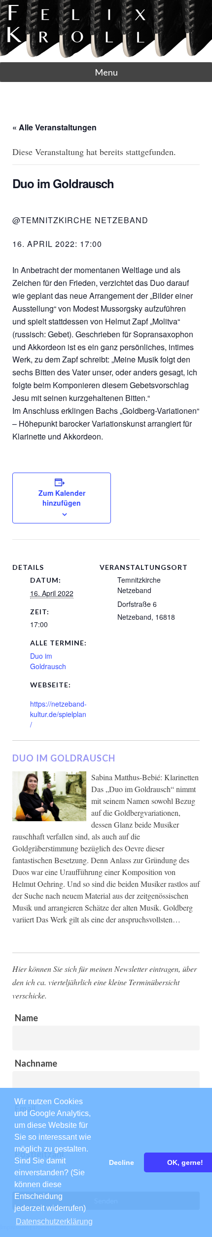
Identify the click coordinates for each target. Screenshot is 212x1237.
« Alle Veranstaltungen (54, 127)
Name (26, 1017)
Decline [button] (121, 1162)
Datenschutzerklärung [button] (54, 1221)
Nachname (36, 1063)
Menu (106, 72)
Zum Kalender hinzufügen (61, 498)
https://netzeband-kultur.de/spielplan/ (58, 714)
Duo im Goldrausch (48, 661)
